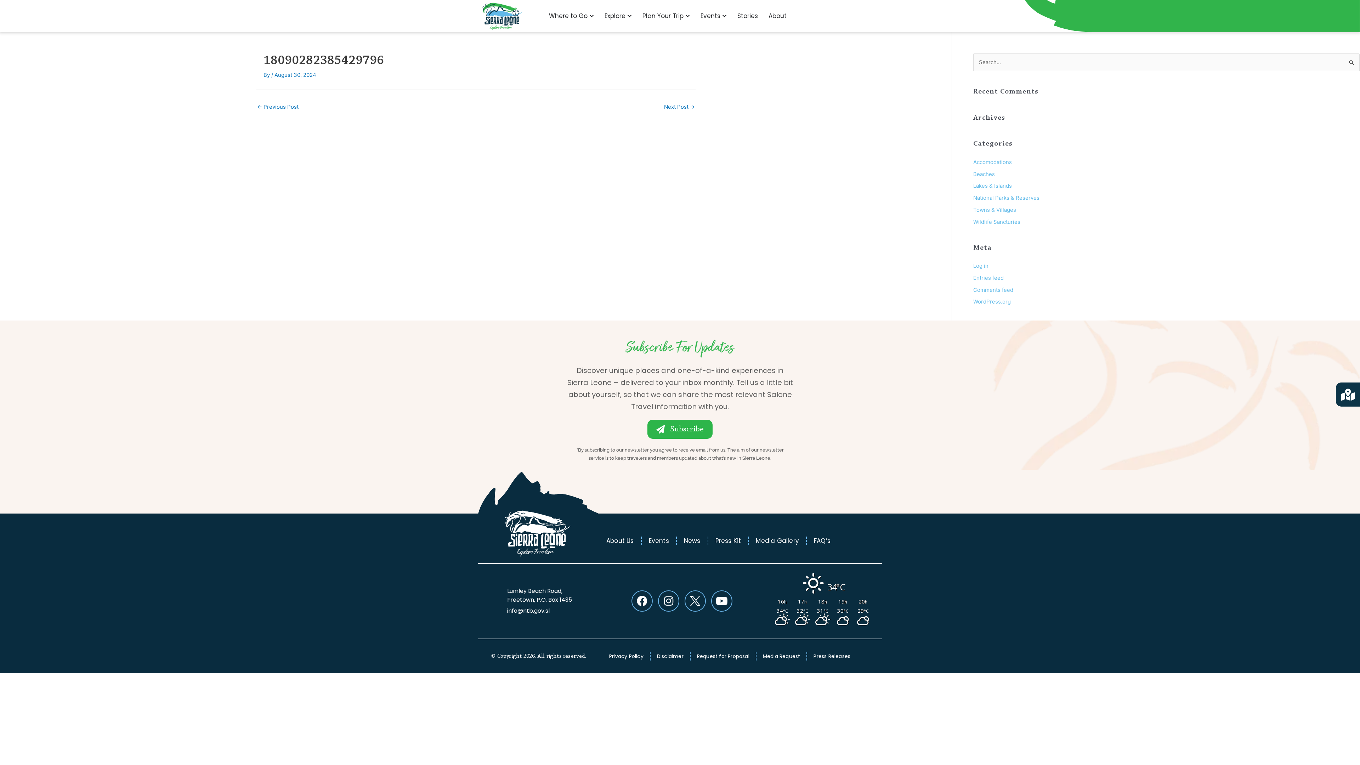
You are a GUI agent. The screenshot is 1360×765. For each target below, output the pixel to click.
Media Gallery (777, 541)
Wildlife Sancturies (996, 222)
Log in (980, 265)
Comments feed (993, 290)
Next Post (679, 106)
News (692, 541)
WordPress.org (992, 301)
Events (659, 541)
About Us (620, 541)
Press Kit (728, 541)
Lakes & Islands (992, 185)
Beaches (984, 174)
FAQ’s (822, 541)
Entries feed (988, 277)
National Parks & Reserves (1006, 197)
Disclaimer (670, 656)
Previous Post (278, 106)
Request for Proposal (723, 656)
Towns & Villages (994, 209)
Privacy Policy (626, 656)
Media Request (781, 656)
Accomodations (992, 162)
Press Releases (832, 656)
